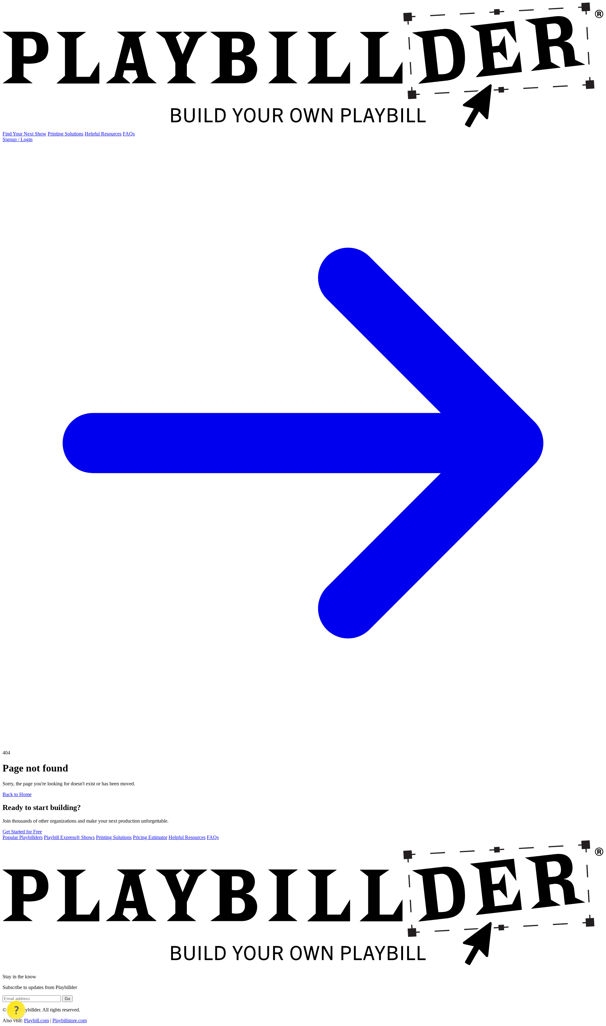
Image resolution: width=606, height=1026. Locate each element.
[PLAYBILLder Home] (303, 128)
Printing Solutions (65, 133)
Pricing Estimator (150, 837)
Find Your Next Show (24, 133)
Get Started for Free (22, 831)
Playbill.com (36, 1020)
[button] (16, 1010)
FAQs (129, 133)
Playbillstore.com (69, 1020)
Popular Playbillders (23, 837)
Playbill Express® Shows (69, 837)
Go (67, 998)
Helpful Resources (103, 133)
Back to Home (17, 794)
